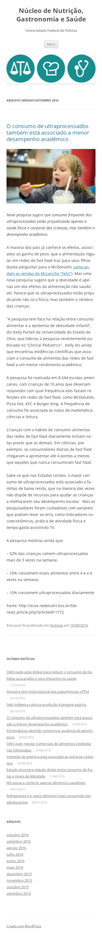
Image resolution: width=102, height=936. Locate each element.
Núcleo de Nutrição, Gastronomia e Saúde (51, 15)
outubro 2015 (18, 886)
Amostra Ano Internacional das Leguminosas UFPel (48, 691)
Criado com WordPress (24, 926)
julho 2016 (15, 854)
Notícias (56, 625)
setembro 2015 (19, 893)
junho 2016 (15, 860)
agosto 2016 (16, 847)
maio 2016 (15, 867)
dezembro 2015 (19, 873)
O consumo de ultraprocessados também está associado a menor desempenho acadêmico (48, 132)
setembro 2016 (19, 841)
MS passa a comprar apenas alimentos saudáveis (46, 782)
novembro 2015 (19, 880)
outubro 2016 (18, 834)
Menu (51, 44)
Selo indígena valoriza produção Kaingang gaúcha (46, 704)
